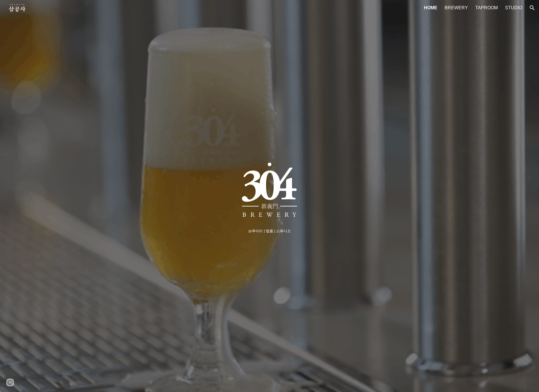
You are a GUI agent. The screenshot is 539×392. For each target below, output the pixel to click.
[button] (532, 8)
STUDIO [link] (513, 7)
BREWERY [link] (456, 7)
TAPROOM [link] (486, 7)
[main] (269, 230)
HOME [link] (430, 7)
